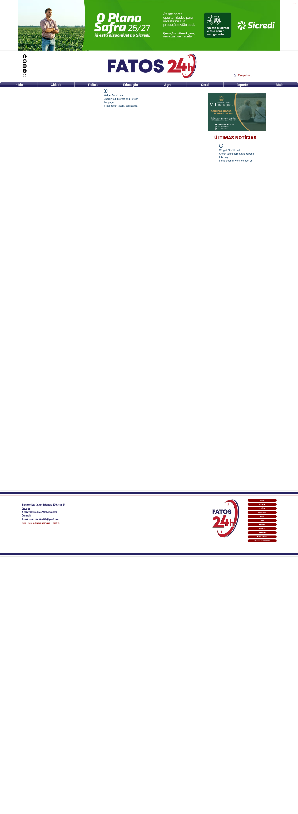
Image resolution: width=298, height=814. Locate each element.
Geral (262, 520)
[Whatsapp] (25, 76)
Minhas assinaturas (262, 541)
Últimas (262, 529)
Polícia (262, 508)
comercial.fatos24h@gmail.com (43, 519)
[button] (237, 112)
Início (262, 500)
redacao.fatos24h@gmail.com (43, 512)
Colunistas (262, 533)
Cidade (262, 504)
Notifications (262, 537)
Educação (262, 512)
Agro (262, 516)
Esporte (262, 524)
